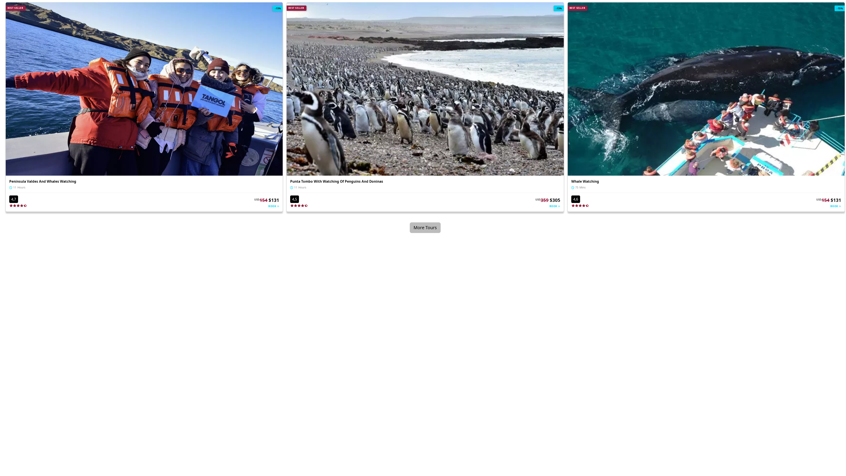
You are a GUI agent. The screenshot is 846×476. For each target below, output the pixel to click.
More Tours (425, 228)
